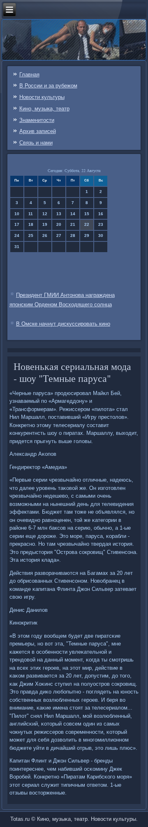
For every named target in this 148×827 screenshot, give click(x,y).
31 (16, 246)
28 (72, 235)
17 (16, 224)
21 (72, 224)
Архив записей (37, 131)
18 (30, 224)
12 (44, 213)
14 (72, 213)
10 (16, 213)
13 (58, 213)
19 (44, 224)
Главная (29, 74)
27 (58, 235)
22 (86, 224)
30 (100, 235)
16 (100, 213)
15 (86, 213)
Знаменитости (36, 120)
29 (86, 235)
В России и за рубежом (48, 86)
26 (44, 235)
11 (30, 213)
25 (30, 235)
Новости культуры (42, 97)
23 (100, 224)
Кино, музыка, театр (44, 109)
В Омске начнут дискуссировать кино (63, 324)
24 (16, 235)
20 (58, 224)
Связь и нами (36, 143)
